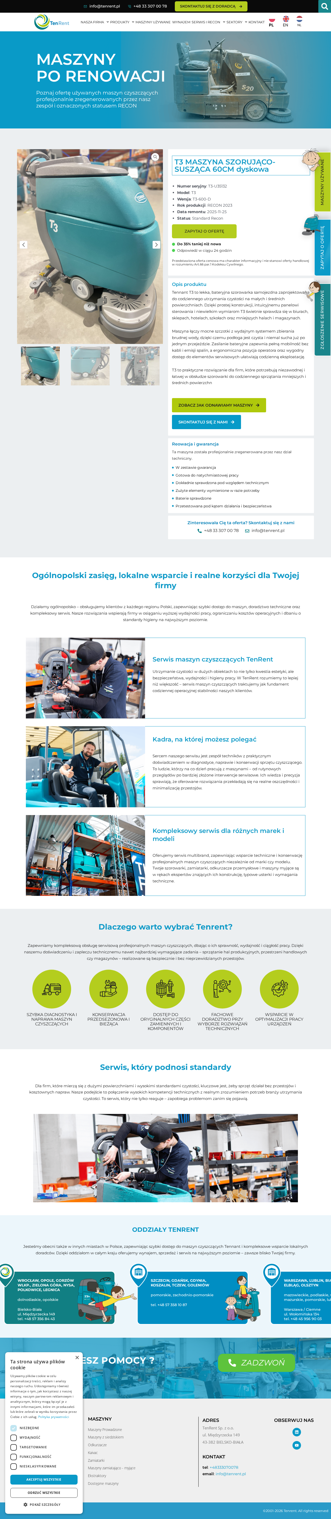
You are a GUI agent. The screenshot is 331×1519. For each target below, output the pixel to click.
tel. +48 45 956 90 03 (298, 1318)
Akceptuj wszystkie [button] (43, 1479)
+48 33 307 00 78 (150, 6)
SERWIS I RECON (206, 22)
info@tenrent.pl (104, 6)
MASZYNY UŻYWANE (153, 22)
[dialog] (44, 1433)
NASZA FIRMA (92, 22)
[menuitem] (322, 182)
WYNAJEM (181, 22)
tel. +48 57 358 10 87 (164, 1304)
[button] (324, 6)
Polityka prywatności (53, 1417)
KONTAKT (257, 22)
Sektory (234, 22)
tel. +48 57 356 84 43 (31, 1318)
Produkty (119, 22)
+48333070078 (224, 1467)
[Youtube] (296, 1445)
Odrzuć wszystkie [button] (44, 1493)
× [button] (77, 1358)
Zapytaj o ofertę (204, 231)
